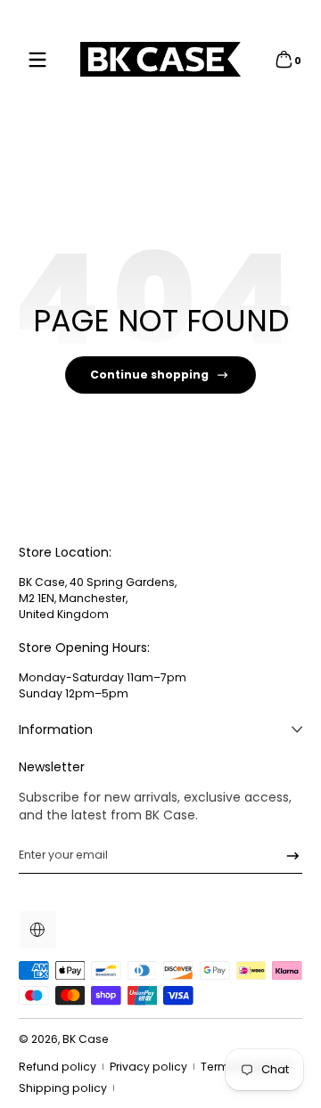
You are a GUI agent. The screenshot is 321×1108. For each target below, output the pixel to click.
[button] (283, 60)
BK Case (85, 1039)
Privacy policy (148, 1066)
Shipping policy (63, 1088)
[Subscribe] (286, 855)
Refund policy (57, 1066)
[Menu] (37, 59)
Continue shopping (149, 374)
